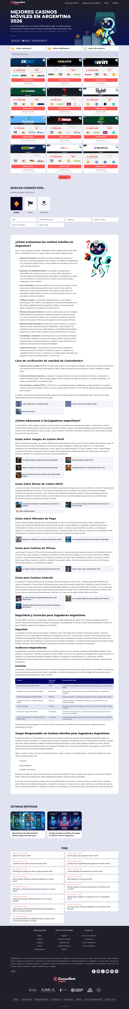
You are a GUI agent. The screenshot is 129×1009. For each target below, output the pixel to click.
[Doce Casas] (63, 990)
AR (12, 971)
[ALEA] (48, 990)
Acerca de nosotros (89, 936)
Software (39, 942)
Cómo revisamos (89, 946)
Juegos (39, 939)
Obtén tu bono (28, 80)
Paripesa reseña (64, 169)
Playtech (64, 936)
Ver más (63, 177)
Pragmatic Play (64, 942)
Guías (106, 3)
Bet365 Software (64, 946)
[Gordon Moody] (77, 990)
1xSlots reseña (64, 83)
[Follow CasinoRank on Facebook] (94, 971)
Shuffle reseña (100, 169)
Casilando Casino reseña (28, 140)
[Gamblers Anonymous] (90, 990)
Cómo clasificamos (89, 942)
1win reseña (101, 83)
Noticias (115, 3)
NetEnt (64, 949)
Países (40, 946)
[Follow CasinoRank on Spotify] (112, 971)
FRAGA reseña (64, 140)
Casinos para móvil (71, 3)
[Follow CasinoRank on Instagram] (98, 971)
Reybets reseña (101, 111)
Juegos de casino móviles (91, 3)
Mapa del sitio (40, 949)
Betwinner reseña (28, 111)
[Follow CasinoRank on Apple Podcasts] (116, 971)
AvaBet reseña (100, 140)
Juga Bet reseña (28, 169)
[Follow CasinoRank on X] (103, 971)
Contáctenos (88, 939)
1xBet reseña (28, 83)
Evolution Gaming (64, 939)
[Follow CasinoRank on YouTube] (107, 971)
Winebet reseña (64, 111)
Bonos (40, 936)
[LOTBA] (32, 990)
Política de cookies (64, 1006)
